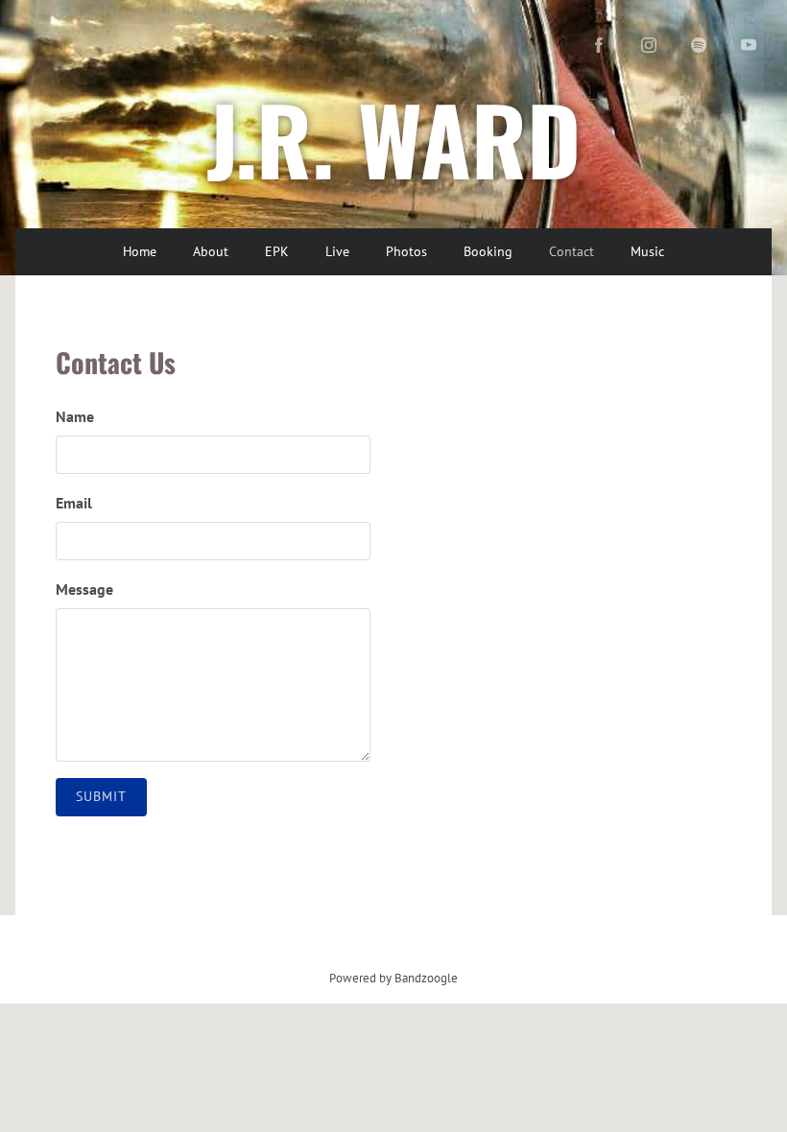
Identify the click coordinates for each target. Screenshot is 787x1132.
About (210, 251)
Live (337, 251)
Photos (406, 251)
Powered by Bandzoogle (393, 977)
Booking (488, 251)
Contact (571, 251)
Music (647, 251)
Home (139, 251)
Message (84, 589)
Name (75, 416)
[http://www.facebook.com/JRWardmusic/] (599, 45)
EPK (277, 251)
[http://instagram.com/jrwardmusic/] (648, 45)
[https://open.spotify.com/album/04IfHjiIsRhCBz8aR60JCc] (698, 45)
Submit (101, 796)
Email (74, 502)
